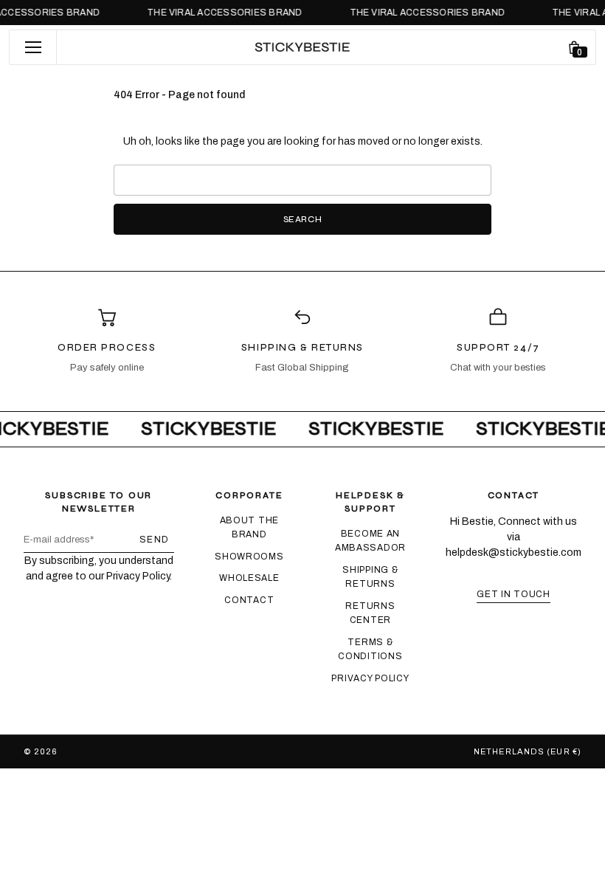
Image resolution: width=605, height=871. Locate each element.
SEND (154, 539)
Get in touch (513, 594)
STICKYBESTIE (95, 751)
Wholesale (249, 578)
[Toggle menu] (33, 47)
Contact (249, 600)
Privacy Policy (370, 678)
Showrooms (249, 556)
